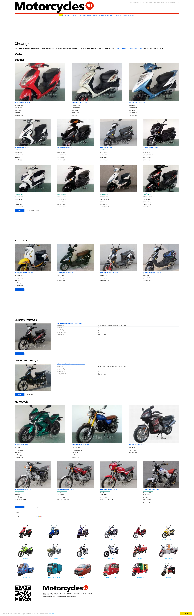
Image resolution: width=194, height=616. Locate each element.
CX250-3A (23, 444)
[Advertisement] (60, 28)
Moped (95, 15)
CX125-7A (23, 489)
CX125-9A (65, 489)
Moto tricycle (117, 15)
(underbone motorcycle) (69, 323)
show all (19, 210)
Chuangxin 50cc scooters (20, 273)
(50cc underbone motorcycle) (71, 364)
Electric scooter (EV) (85, 15)
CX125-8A (151, 489)
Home (61, 15)
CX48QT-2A (66, 272)
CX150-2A (137, 444)
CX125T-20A (151, 193)
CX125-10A (80, 444)
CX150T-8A (150, 147)
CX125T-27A (79, 102)
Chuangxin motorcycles (19, 445)
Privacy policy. (58, 594)
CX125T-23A (22, 193)
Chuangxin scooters (19, 103)
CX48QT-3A (109, 272)
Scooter (75, 15)
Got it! (186, 613)
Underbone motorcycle (105, 15)
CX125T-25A (137, 102)
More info (51, 614)
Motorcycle (68, 15)
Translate (43, 516)
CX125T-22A (65, 193)
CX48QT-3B (24, 272)
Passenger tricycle (128, 15)
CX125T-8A (107, 147)
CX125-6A (108, 489)
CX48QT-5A (152, 272)
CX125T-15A (108, 193)
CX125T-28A (22, 102)
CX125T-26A (22, 147)
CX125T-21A (65, 147)
